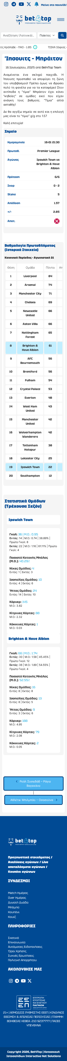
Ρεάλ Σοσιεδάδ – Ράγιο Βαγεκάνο (35, 783)
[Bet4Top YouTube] (21, 5)
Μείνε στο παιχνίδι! (53, 5)
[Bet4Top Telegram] (14, 5)
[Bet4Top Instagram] (6, 5)
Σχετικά (13, 938)
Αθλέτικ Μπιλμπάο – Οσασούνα (31, 800)
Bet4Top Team (51, 67)
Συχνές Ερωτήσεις (21, 956)
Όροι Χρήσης (17, 951)
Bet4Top (36, 1052)
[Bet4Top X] (29, 5)
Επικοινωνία (16, 942)
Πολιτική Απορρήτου (22, 960)
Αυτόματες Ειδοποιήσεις (25, 947)
